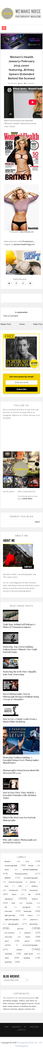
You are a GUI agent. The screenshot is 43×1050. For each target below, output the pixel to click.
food (13, 903)
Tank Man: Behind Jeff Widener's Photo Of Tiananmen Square (19, 625)
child (20, 886)
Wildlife (8, 878)
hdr (6, 907)
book (6, 886)
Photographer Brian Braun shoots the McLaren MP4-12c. (21, 771)
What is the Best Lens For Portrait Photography (19, 819)
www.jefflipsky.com (27, 232)
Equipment (16, 1027)
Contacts (21, 1030)
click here (27, 498)
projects (28, 933)
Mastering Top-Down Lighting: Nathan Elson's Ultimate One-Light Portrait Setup (20, 649)
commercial (13, 890)
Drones (31, 866)
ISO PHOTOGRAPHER (30, 870)
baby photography (15, 882)
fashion (35, 899)
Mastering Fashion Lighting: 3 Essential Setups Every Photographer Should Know (21, 760)
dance (14, 894)
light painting (10, 915)
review (27, 937)
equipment (9, 899)
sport (7, 941)
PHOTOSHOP (34, 1027)
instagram (26, 907)
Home (22, 324)
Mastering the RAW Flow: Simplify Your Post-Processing (19, 673)
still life (8, 945)
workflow (8, 962)
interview (8, 911)
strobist (19, 950)
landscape (27, 911)
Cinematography (11, 866)
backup (32, 882)
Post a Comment (11, 316)
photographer (13, 924)
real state (8, 937)
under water (28, 954)
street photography (30, 945)
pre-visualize (10, 933)
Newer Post (6, 324)
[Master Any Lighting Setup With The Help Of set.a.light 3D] (21, 41)
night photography (12, 919)
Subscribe (21, 389)
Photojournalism (21, 874)
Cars (27, 861)
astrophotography (31, 878)
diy (29, 894)
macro (30, 915)
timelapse (8, 954)
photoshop (34, 924)
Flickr (7, 870)
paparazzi (34, 919)
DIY (25, 1027)
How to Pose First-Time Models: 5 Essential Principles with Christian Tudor (19, 795)
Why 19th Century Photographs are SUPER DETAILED (20, 841)
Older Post (37, 324)
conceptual (33, 890)
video (7, 958)
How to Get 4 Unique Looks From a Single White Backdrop (20, 720)
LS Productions (26, 241)
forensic (29, 903)
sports (27, 941)
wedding (27, 958)
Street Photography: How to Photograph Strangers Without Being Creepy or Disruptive (21, 697)
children (34, 886)
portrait (20, 929)
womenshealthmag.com (24, 244)
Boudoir (8, 861)
